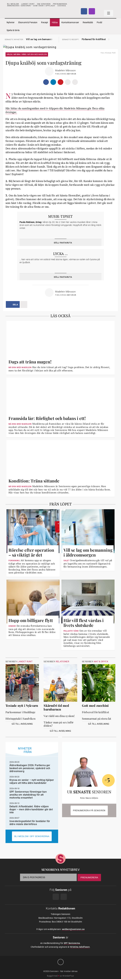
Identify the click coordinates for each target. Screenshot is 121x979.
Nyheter (10, 22)
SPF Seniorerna (72, 943)
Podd (99, 22)
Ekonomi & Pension (27, 22)
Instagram (92, 11)
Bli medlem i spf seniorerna (31, 836)
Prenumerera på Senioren (89, 810)
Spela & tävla (13, 30)
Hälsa (55, 22)
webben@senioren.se (73, 929)
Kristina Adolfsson (80, 947)
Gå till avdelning (22, 724)
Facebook (84, 11)
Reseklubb (88, 22)
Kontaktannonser (70, 22)
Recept (44, 22)
